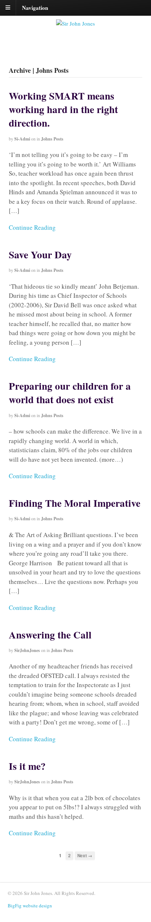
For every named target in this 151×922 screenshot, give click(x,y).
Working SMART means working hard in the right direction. (63, 109)
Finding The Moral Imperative (74, 503)
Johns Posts (52, 139)
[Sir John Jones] (75, 23)
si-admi (22, 139)
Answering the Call (50, 634)
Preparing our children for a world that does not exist (70, 392)
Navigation (35, 7)
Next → (84, 855)
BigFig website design (30, 905)
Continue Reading (32, 227)
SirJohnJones (27, 650)
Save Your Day (40, 254)
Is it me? (27, 766)
